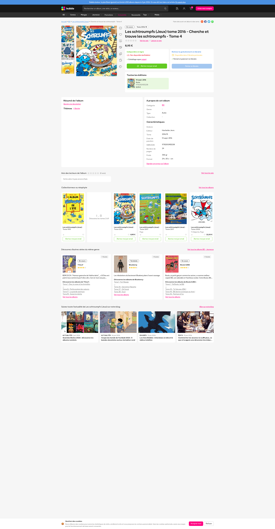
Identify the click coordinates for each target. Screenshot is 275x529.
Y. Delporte (195, 232)
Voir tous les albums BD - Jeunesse (200, 249)
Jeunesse (96, 15)
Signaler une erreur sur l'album (158, 164)
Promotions (109, 15)
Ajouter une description (72, 104)
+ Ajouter (76, 108)
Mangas (84, 15)
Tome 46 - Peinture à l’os (174, 294)
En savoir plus (181, 2)
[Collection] (177, 8)
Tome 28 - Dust (120, 292)
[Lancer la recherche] (165, 8)
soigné (143, 59)
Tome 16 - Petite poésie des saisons (76, 289)
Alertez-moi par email (149, 66)
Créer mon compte (205, 8)
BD (64, 15)
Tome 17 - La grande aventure (74, 292)
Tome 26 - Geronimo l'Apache (125, 287)
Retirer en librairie (191, 66)
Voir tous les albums (206, 187)
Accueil (63, 22)
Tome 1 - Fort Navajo (121, 282)
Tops (145, 15)
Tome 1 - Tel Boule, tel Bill (174, 284)
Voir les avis (144, 41)
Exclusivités (122, 15)
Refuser (209, 524)
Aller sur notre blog (206, 307)
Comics (73, 15)
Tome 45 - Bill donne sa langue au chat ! (180, 292)
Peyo (141, 232)
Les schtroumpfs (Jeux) (80, 22)
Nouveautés (136, 15)
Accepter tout (196, 524)
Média (157, 15)
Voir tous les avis (207, 173)
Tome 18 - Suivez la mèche (72, 294)
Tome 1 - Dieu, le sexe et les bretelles (76, 284)
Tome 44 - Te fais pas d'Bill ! (175, 289)
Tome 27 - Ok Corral (121, 289)
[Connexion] (184, 8)
